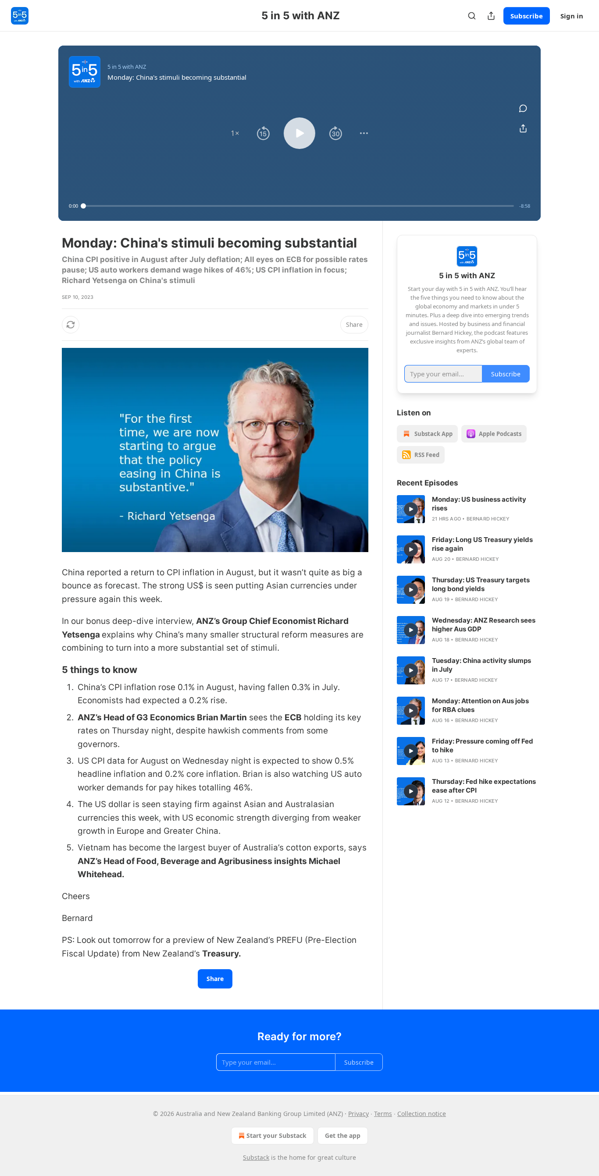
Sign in (571, 15)
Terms (383, 1113)
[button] (235, 133)
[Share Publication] (491, 16)
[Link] (50, 669)
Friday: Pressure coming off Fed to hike (482, 745)
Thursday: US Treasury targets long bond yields (481, 584)
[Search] (472, 16)
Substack (256, 1157)
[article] (467, 509)
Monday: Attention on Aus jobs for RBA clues (480, 705)
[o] (411, 509)
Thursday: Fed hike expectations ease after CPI (484, 785)
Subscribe (526, 15)
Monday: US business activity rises (479, 503)
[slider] (298, 206)
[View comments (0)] (523, 108)
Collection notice (421, 1113)
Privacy (358, 1113)
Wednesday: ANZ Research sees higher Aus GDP (483, 624)
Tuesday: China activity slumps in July (481, 664)
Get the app (342, 1135)
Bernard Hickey (488, 519)
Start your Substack (276, 1135)
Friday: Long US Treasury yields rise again (482, 544)
